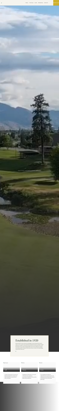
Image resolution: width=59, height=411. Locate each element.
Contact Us (46, 2)
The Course (31, 2)
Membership (40, 2)
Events (36, 2)
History (27, 2)
